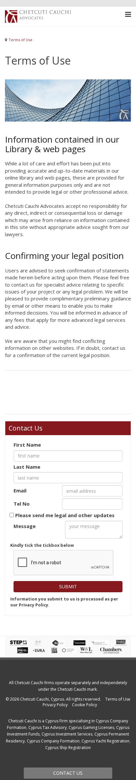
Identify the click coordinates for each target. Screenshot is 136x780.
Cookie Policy (84, 705)
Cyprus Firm (56, 721)
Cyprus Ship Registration (68, 747)
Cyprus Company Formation (53, 741)
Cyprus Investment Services (67, 734)
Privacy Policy (55, 705)
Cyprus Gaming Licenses (91, 727)
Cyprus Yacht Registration (105, 741)
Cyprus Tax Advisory (47, 727)
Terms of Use (117, 699)
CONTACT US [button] (68, 773)
